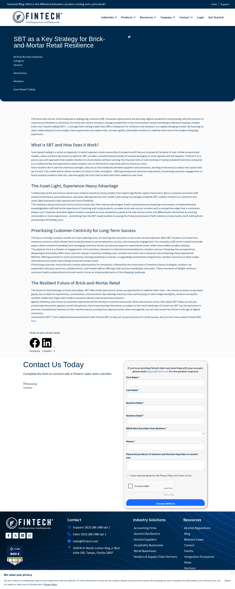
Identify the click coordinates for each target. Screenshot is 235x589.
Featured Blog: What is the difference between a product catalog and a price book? (56, 4)
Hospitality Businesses (148, 545)
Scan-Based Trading (24, 89)
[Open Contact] (191, 17)
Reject (228, 580)
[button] (35, 345)
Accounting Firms (145, 528)
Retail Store (20, 73)
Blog (187, 534)
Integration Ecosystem (199, 557)
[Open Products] (134, 17)
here (33, 320)
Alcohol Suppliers (145, 539)
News (187, 562)
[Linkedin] (22, 535)
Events (188, 551)
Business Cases (194, 539)
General (18, 64)
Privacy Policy (50, 584)
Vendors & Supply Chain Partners (155, 557)
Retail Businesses (145, 551)
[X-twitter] (15, 535)
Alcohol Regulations (197, 528)
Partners (190, 568)
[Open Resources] (155, 17)
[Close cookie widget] (232, 573)
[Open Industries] (116, 17)
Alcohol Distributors (147, 534)
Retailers (19, 81)
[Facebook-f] (8, 535)
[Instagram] (29, 535)
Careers (189, 545)
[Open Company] (174, 17)
